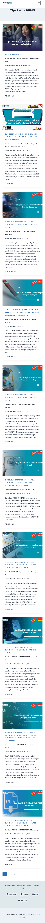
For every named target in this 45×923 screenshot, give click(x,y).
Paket (29, 885)
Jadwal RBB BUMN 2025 (24, 134)
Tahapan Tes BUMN (23, 738)
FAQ (22, 888)
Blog (13, 885)
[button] (39, 3)
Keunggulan (21, 885)
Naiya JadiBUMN (13, 65)
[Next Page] (26, 874)
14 (21, 874)
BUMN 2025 (9, 134)
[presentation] (22, 37)
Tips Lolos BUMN (12, 54)
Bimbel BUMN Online (13, 310)
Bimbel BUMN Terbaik (14, 222)
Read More (10, 96)
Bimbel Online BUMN (19, 224)
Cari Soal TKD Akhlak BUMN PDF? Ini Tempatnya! (22, 830)
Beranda (8, 885)
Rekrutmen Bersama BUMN (26, 137)
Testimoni (36, 885)
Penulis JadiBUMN (13, 150)
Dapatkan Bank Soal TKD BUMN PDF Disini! (20, 489)
